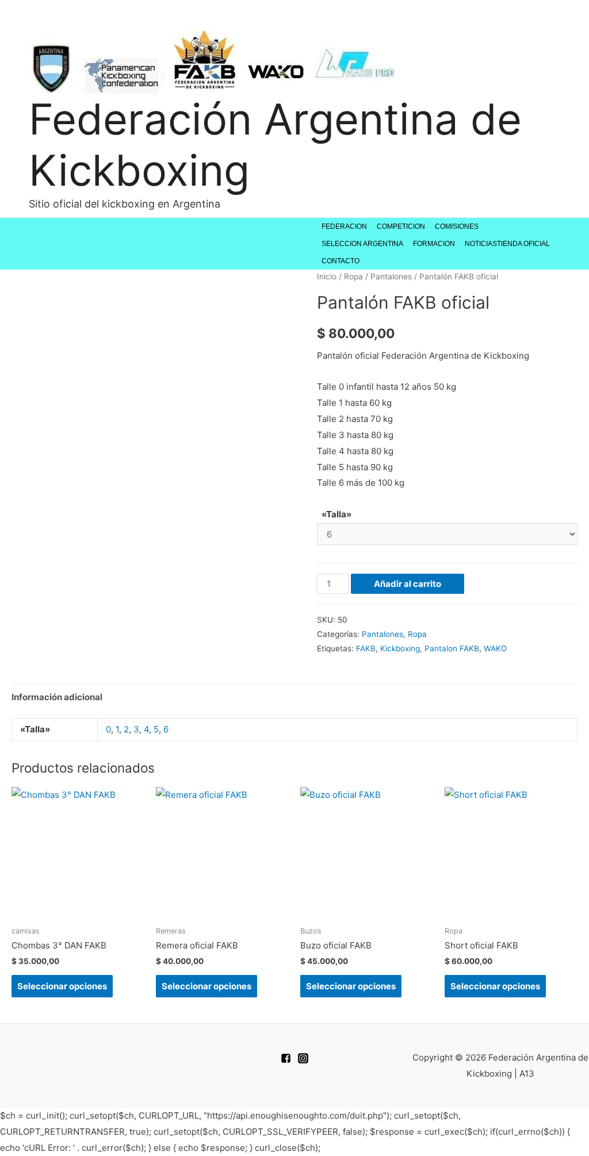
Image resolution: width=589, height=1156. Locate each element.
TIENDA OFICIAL (523, 244)
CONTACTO (340, 261)
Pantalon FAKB (451, 648)
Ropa (353, 276)
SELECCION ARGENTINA (362, 244)
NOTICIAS (481, 244)
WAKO (495, 648)
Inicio (326, 276)
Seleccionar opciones (62, 986)
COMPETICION (401, 226)
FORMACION (434, 244)
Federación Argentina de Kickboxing (275, 144)
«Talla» (336, 514)
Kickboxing (400, 648)
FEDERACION (344, 226)
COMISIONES (457, 226)
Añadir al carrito (407, 583)
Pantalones (391, 276)
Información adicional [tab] (57, 697)
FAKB (366, 648)
